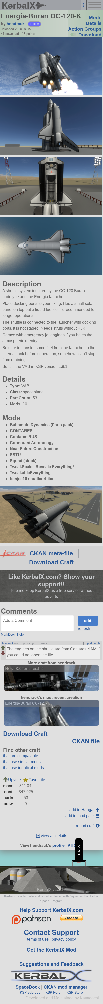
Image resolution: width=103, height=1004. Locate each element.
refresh (84, 628)
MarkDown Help (12, 634)
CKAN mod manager (66, 987)
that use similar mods (22, 762)
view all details (53, 836)
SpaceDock (28, 987)
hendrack (16, 23)
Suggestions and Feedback (52, 963)
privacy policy (64, 939)
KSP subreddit (31, 992)
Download (90, 34)
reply (97, 643)
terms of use (38, 939)
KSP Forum (55, 992)
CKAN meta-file (51, 553)
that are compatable (20, 756)
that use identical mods (23, 768)
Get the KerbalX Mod (51, 949)
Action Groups (85, 29)
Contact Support (51, 932)
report (88, 643)
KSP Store (75, 992)
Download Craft (51, 562)
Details (94, 23)
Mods (95, 17)
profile (58, 845)
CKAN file (86, 741)
